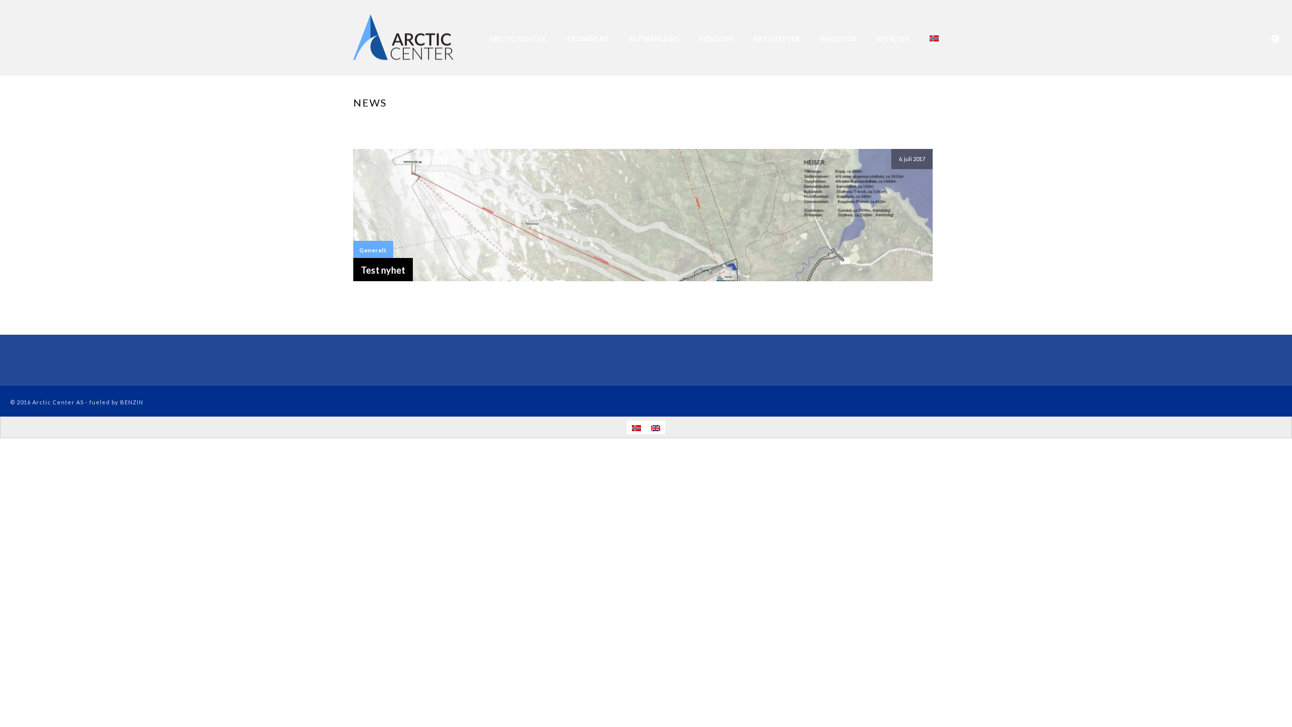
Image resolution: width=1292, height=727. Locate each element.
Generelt (373, 250)
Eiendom (716, 38)
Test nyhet (383, 270)
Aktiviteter (776, 38)
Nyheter (892, 38)
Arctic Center (517, 38)
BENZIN (131, 402)
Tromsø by (587, 38)
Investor (838, 38)
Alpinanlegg (654, 38)
